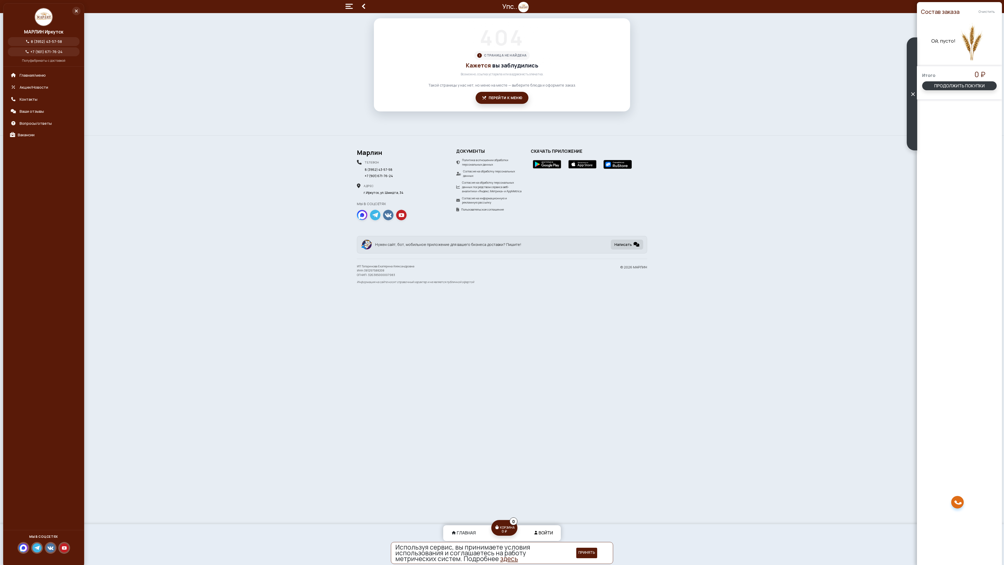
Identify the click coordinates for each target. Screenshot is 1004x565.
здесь (509, 558)
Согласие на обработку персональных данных (489, 173)
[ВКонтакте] (50, 548)
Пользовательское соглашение (482, 209)
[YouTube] (64, 548)
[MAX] (23, 548)
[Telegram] (37, 548)
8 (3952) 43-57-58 (44, 41)
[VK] (388, 215)
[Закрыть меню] (76, 11)
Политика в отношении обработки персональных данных (485, 162)
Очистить (986, 11)
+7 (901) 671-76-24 (43, 51)
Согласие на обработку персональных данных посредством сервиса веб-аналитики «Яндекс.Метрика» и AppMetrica (492, 186)
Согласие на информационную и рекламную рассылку (484, 200)
